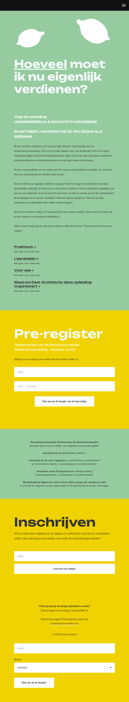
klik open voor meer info (27, 251)
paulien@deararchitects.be (64, 623)
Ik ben (17, 659)
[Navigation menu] (124, 5)
